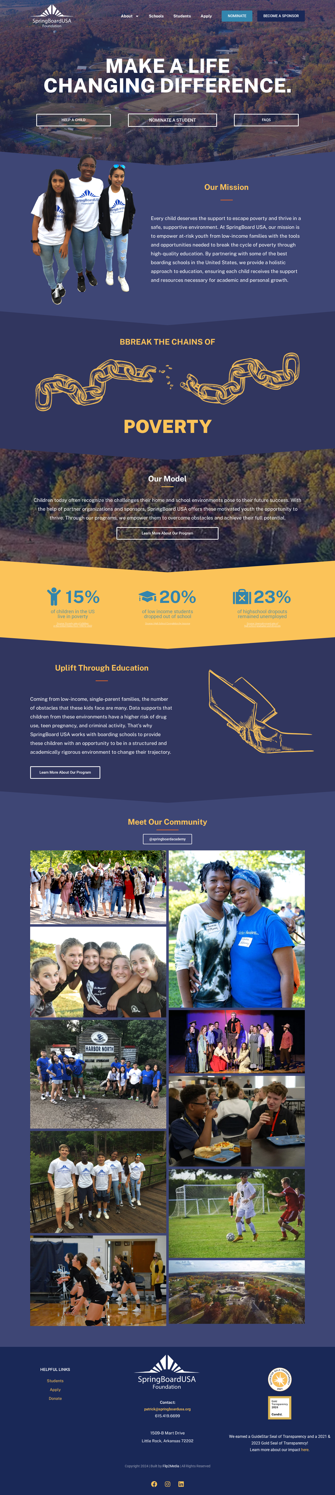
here (305, 1449)
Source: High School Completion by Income (167, 623)
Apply (206, 16)
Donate (55, 1398)
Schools (156, 16)
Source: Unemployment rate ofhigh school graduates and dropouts (262, 624)
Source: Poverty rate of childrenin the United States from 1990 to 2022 (72, 624)
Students (182, 16)
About (127, 16)
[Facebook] (154, 1484)
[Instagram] (167, 1484)
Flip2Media (171, 1466)
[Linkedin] (181, 1484)
